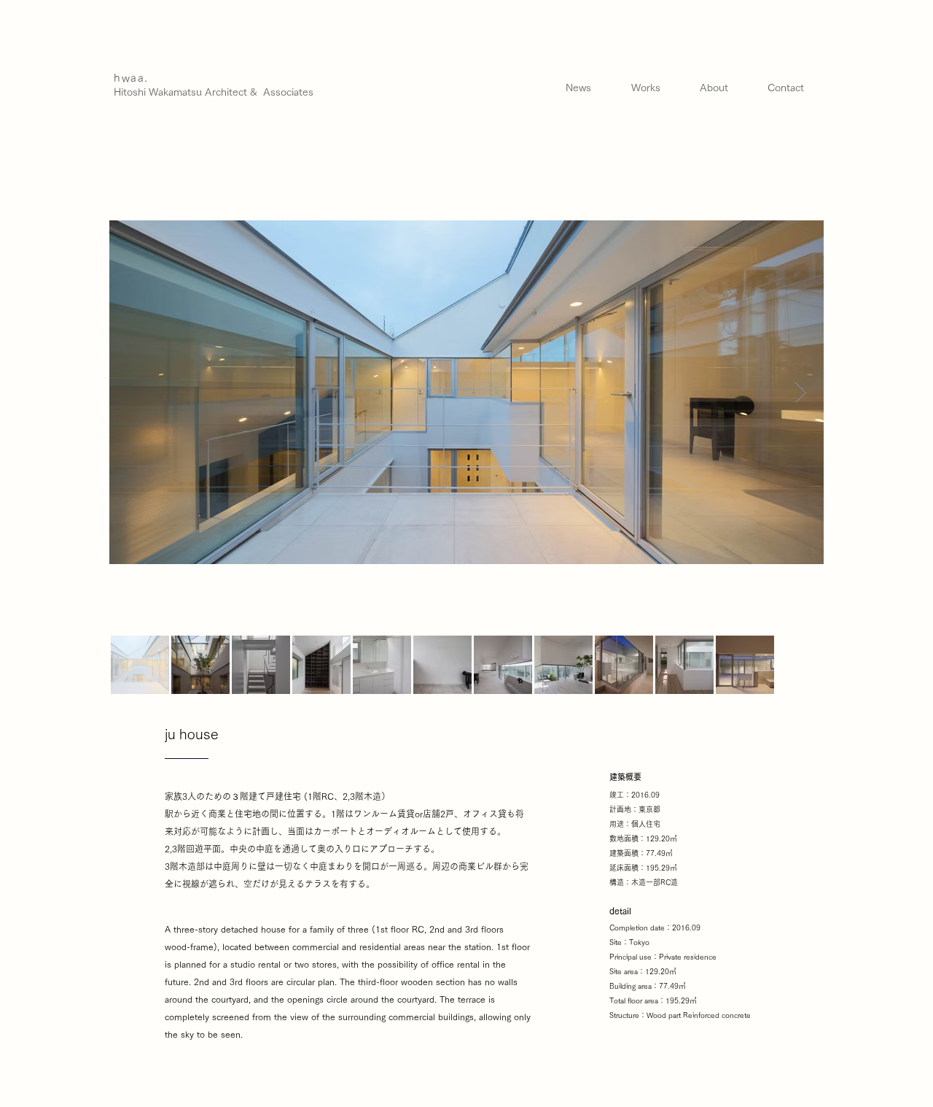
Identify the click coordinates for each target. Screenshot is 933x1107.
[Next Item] (800, 392)
